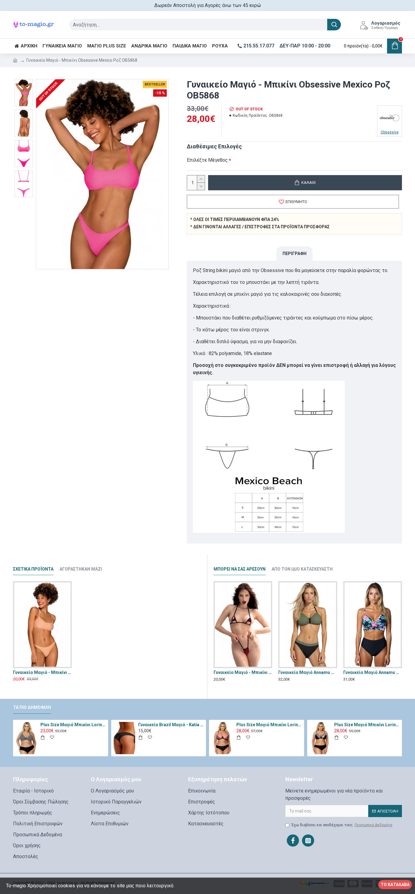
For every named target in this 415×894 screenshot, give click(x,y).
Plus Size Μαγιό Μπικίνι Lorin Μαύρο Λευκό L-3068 (367, 724)
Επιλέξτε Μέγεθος (207, 160)
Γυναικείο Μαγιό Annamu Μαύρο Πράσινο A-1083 (307, 672)
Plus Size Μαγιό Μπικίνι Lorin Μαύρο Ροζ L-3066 (269, 724)
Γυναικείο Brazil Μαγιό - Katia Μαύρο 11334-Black (171, 724)
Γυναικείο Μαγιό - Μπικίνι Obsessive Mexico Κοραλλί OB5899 (42, 672)
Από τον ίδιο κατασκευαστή (302, 569)
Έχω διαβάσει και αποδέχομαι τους (341, 825)
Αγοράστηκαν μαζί (81, 569)
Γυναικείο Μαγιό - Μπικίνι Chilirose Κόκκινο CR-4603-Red (243, 672)
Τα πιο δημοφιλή (32, 707)
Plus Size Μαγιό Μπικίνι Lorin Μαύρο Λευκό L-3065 (73, 724)
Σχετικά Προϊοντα (33, 569)
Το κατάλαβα (395, 884)
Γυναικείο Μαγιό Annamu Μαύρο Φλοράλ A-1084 (372, 672)
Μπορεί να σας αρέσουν (240, 569)
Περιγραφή (295, 253)
